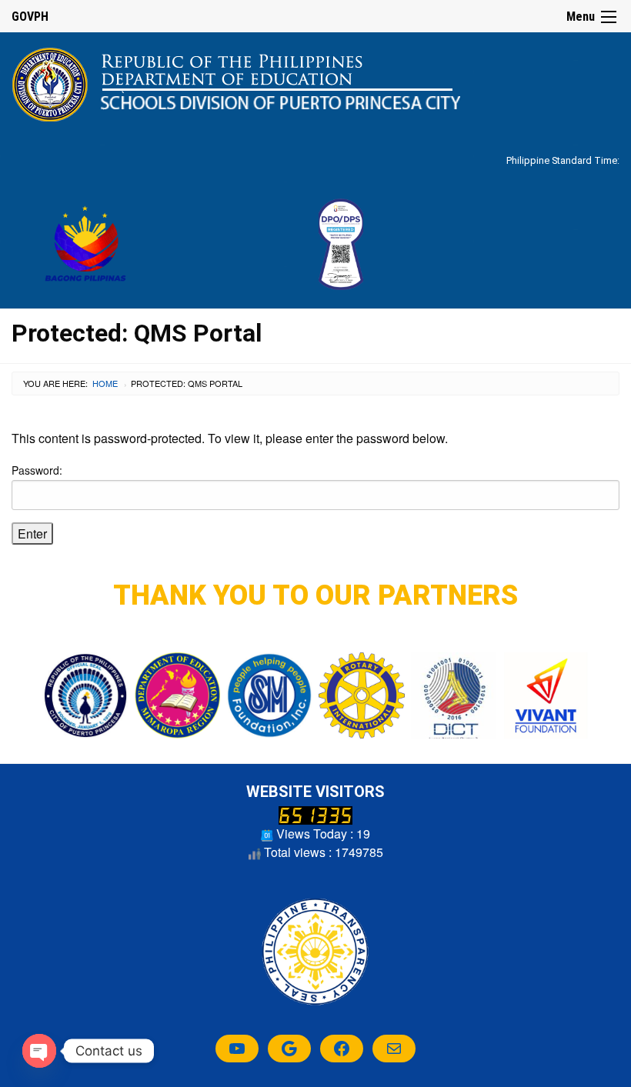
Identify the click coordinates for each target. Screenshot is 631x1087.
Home (105, 383)
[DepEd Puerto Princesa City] (236, 83)
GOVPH (30, 16)
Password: (37, 470)
